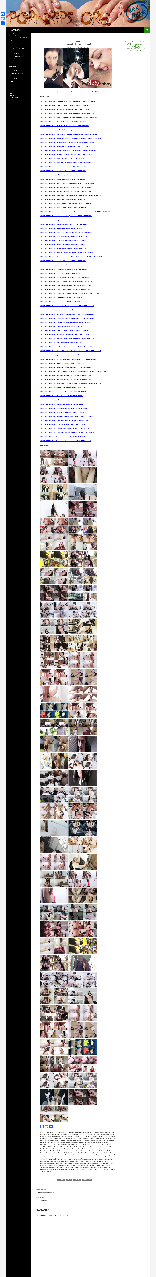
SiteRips (140, 30)
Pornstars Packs (18, 56)
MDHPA (77, 42)
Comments (14, 97)
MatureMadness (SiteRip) (45, 1190)
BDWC (69, 1180)
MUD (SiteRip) (41, 1199)
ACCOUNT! (138, 50)
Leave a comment (85, 47)
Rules (133, 30)
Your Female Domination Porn (135, 42)
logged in (50, 1215)
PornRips (15, 29)
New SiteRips (13, 70)
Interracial (87, 1180)
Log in (11, 93)
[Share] (2, 23)
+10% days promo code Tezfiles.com (116, 30)
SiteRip (13, 81)
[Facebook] (2, 14)
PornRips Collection (19, 48)
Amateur (61, 1180)
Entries (12, 95)
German (77, 1180)
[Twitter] (2, 18)
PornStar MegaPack (16, 79)
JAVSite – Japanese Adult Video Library (135, 45)
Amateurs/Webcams (20, 51)
